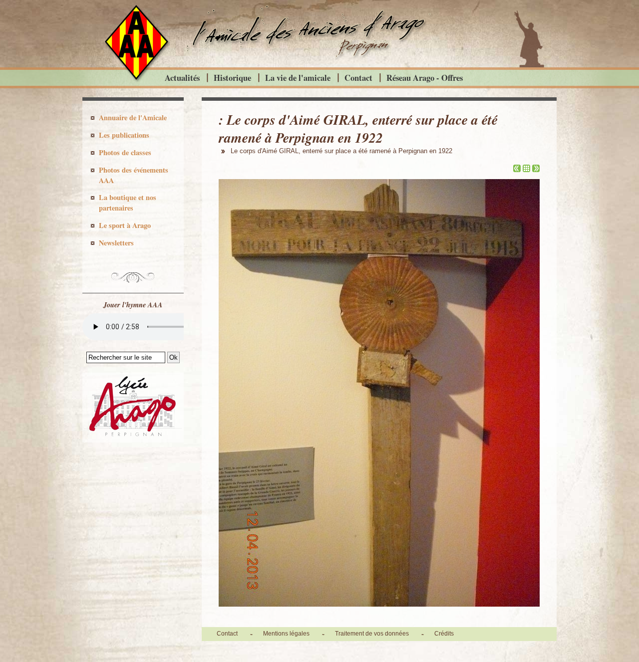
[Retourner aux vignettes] (526, 169)
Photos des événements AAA (133, 175)
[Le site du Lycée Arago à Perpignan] (133, 440)
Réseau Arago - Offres (424, 77)
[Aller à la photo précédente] (517, 169)
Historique (232, 77)
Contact (358, 77)
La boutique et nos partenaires (127, 202)
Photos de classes (125, 152)
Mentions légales (286, 634)
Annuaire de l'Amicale (133, 117)
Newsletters (116, 242)
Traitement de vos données (372, 634)
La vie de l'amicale (297, 77)
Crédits (444, 634)
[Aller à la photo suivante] (536, 169)
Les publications (124, 135)
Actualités (182, 77)
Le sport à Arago (125, 225)
